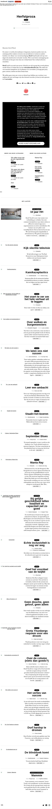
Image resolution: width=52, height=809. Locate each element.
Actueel (37, 269)
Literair (36, 245)
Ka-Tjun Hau (44, 356)
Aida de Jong (44, 275)
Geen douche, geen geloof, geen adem (36, 603)
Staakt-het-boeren (36, 413)
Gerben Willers (38, 548)
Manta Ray (36, 462)
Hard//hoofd (4, 1)
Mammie (36, 775)
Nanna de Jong (43, 465)
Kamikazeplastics (37, 272)
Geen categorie (37, 209)
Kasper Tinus (44, 512)
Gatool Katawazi (32, 512)
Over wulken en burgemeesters (37, 323)
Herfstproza (26, 16)
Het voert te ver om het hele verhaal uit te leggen (37, 299)
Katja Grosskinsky (44, 417)
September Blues (37, 436)
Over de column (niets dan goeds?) (37, 659)
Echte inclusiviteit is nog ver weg (37, 544)
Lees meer (42, 235)
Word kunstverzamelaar (29, 143)
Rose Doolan (38, 733)
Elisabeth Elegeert (32, 328)
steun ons (18, 1)
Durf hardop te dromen (36, 729)
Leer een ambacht (36, 387)
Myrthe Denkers (43, 778)
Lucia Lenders (45, 328)
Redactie (27, 22)
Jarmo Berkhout (33, 356)
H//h (2, 805)
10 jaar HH (36, 211)
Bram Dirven (43, 439)
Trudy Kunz (33, 439)
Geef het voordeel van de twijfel (36, 570)
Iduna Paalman (32, 664)
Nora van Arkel (38, 391)
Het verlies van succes (36, 694)
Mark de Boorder (38, 639)
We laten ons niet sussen (37, 352)
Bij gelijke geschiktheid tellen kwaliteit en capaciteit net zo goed (37, 503)
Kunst (26, 19)
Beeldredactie (32, 275)
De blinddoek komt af (37, 753)
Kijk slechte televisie (37, 247)
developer (38, 215)
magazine (11, 1)
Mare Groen (33, 698)
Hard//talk (36, 495)
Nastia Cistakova (44, 758)
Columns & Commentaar (37, 772)
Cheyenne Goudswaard (39, 550)
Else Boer (38, 575)
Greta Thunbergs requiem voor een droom (37, 633)
